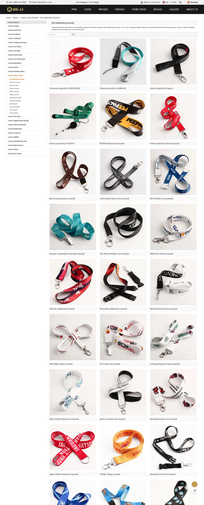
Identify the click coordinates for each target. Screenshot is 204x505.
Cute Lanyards (14, 113)
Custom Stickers (13, 149)
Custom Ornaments (14, 133)
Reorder (194, 2)
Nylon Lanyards (14, 85)
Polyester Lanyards (15, 82)
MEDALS (120, 9)
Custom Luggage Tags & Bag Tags (18, 120)
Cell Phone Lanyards (15, 101)
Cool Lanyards (13, 110)
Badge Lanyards (14, 94)
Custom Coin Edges (14, 51)
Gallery (15, 18)
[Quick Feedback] (194, 491)
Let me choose (64, 499)
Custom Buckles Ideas (15, 129)
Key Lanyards (13, 104)
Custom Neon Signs (14, 116)
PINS (74, 9)
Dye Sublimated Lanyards (50, 18)
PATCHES (103, 9)
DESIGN (157, 9)
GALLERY (174, 9)
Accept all (132, 489)
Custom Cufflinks (13, 137)
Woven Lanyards (14, 91)
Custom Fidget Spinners (15, 145)
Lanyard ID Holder (15, 107)
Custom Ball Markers (14, 63)
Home (8, 18)
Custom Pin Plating (14, 34)
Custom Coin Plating (14, 47)
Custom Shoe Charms (15, 153)
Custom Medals (13, 67)
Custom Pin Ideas (13, 26)
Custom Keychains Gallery (16, 71)
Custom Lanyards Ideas (29, 18)
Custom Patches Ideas (15, 55)
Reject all (132, 495)
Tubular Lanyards (14, 88)
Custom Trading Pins (14, 38)
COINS (87, 9)
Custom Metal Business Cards (17, 141)
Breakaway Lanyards (15, 97)
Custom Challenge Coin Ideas (17, 42)
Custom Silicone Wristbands (17, 125)
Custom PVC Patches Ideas (16, 59)
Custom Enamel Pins (14, 30)
